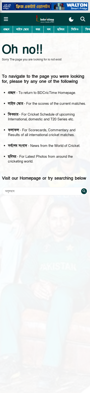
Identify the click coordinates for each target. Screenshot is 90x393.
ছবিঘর (60, 29)
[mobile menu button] (6, 19)
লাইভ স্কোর (22, 29)
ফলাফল (13, 130)
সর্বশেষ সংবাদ (17, 145)
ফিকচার (13, 114)
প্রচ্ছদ (6, 29)
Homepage (30, 178)
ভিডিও (74, 29)
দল (48, 29)
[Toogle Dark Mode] (71, 19)
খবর (38, 29)
